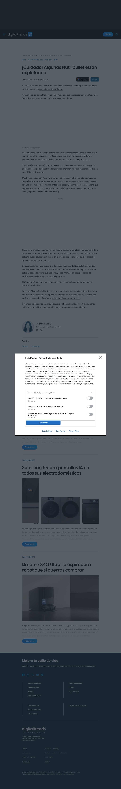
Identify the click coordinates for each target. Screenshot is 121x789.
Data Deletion (47, 431)
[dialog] (60, 394)
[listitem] (60, 393)
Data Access (60, 431)
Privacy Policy (74, 431)
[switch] (90, 398)
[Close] (101, 358)
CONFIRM (43, 422)
